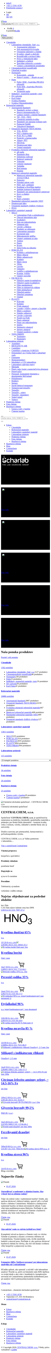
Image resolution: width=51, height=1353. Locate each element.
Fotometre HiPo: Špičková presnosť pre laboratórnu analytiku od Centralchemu (24, 1263)
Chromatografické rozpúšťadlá (19, 674)
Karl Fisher (11, 686)
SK (7, 14)
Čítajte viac (5, 1217)
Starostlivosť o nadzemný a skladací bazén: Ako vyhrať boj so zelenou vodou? (22, 1192)
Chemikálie (11, 1329)
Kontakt (9, 451)
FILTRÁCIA (11, 741)
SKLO (9, 736)
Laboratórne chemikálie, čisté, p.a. (20, 672)
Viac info (5, 510)
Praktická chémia (13, 1338)
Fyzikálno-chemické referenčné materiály (23, 708)
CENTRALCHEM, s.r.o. (27, 1347)
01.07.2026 (11, 1186)
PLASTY (10, 743)
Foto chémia (11, 1341)
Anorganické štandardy (16, 701)
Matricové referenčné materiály (19, 712)
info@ (9, 3)
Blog (8, 446)
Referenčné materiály (15, 1331)
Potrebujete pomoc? (14, 8)
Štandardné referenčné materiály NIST (22, 715)
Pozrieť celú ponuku (9, 657)
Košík (17, 31)
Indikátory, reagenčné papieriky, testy (21, 681)
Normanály (11, 677)
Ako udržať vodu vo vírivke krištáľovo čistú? (21, 1229)
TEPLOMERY (12, 745)
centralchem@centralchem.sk (18, 1299)
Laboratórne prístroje (15, 1336)
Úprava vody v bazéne (15, 795)
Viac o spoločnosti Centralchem (14, 846)
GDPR (14, 1350)
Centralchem (11, 448)
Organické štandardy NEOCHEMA (21, 703)
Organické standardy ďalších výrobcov (22, 719)
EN (11, 17)
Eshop (9, 425)
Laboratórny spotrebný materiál (19, 1334)
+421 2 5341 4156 (14, 5)
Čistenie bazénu (12, 797)
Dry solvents (11, 684)
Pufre (8, 679)
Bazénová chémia (13, 444)
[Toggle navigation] (2, 421)
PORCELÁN (12, 738)
